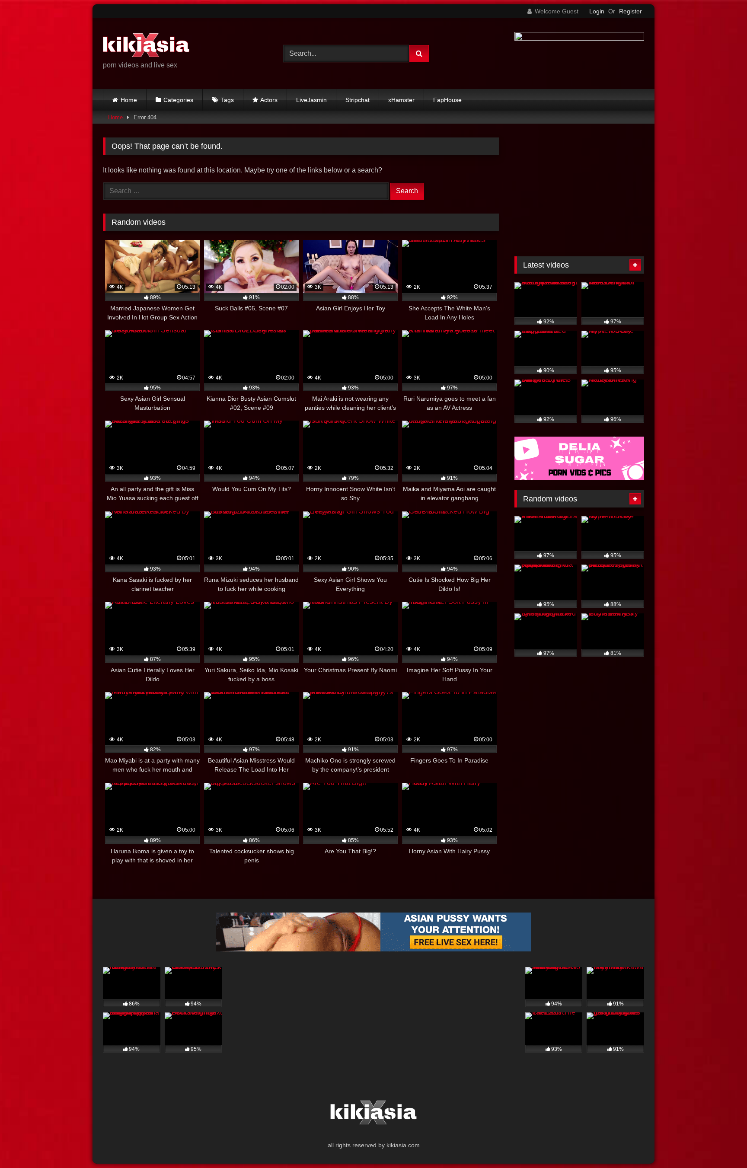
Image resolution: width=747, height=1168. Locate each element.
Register (630, 11)
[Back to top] (720, 1142)
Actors (269, 99)
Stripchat (357, 99)
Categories (178, 99)
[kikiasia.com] (146, 46)
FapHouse (447, 99)
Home (129, 99)
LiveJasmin (311, 99)
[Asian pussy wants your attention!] (373, 949)
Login (596, 11)
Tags (227, 99)
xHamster (401, 99)
